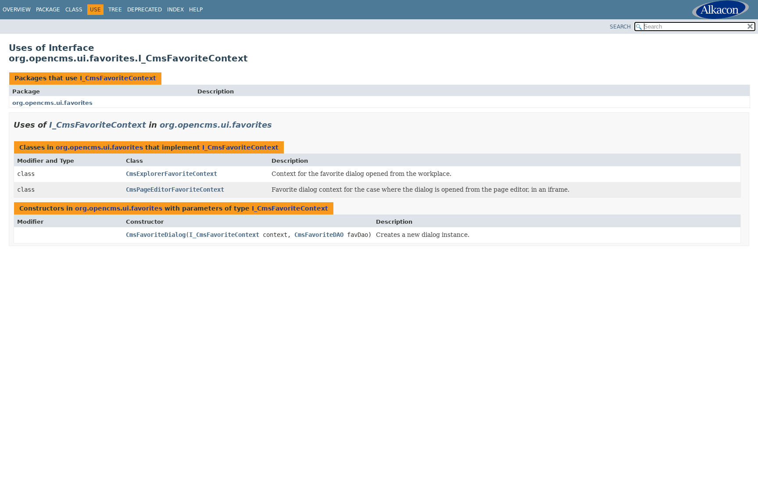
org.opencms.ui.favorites (52, 103)
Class (73, 10)
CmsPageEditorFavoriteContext (175, 189)
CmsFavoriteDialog (156, 234)
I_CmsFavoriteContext (118, 78)
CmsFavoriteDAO (318, 234)
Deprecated (144, 10)
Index (175, 10)
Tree (115, 10)
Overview (17, 10)
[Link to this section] (278, 124)
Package (48, 10)
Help (196, 10)
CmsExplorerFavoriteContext (171, 173)
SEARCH (620, 27)
